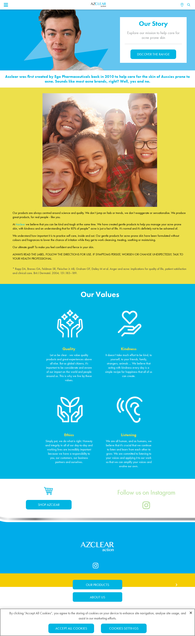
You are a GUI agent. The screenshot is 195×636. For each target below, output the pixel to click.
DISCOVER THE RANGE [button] (153, 54)
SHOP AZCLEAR (49, 504)
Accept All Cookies (71, 628)
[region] (97, 622)
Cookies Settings (123, 628)
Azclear (20, 224)
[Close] (191, 613)
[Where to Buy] (182, 5)
